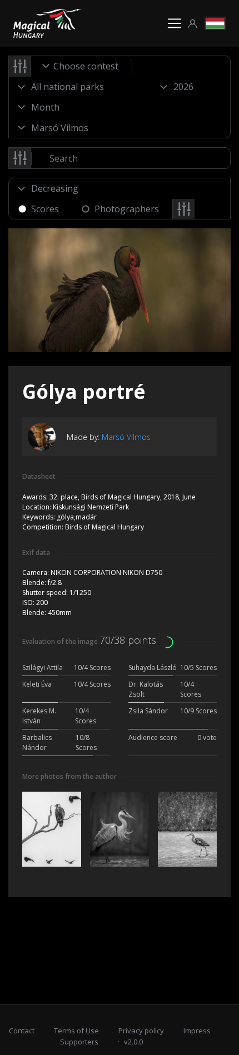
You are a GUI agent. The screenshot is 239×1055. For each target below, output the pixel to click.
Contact (21, 1031)
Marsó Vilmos (126, 437)
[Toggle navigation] (174, 23)
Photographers (126, 209)
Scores (45, 209)
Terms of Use (76, 1031)
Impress (197, 1031)
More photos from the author (69, 776)
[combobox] (81, 66)
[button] (193, 23)
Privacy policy (141, 1031)
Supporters (79, 1042)
